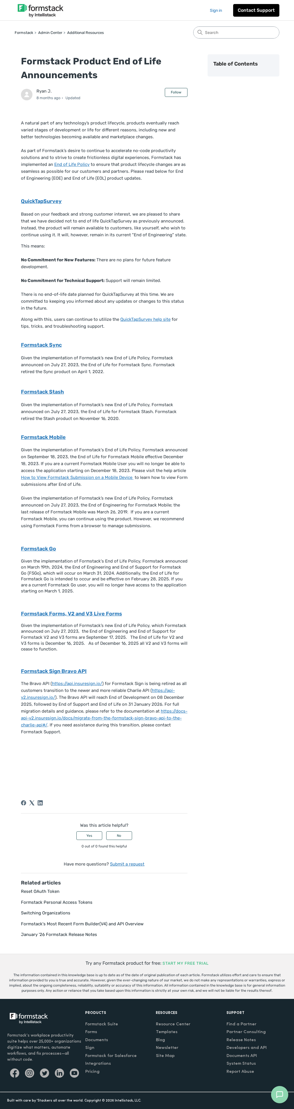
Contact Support (256, 10)
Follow (176, 92)
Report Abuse (240, 1072)
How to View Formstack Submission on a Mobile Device (77, 477)
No (119, 836)
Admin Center (50, 32)
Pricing (92, 1072)
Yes (89, 836)
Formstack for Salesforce (111, 1056)
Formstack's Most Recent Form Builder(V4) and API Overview (82, 923)
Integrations (98, 1064)
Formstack (24, 32)
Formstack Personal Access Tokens (56, 902)
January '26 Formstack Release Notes (59, 934)
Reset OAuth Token (40, 891)
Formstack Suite (101, 1024)
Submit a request (127, 864)
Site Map (165, 1056)
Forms (91, 1032)
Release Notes (241, 1040)
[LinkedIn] (40, 802)
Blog (160, 1040)
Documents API (242, 1056)
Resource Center (173, 1024)
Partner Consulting (246, 1032)
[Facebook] (23, 802)
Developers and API (247, 1048)
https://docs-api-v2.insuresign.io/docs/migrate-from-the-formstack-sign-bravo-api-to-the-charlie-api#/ (104, 718)
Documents (96, 1040)
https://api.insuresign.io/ (77, 683)
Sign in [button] (216, 10)
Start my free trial (186, 963)
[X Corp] (31, 802)
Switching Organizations (45, 913)
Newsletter (167, 1048)
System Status (241, 1064)
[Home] (40, 10)
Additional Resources (85, 32)
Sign (89, 1048)
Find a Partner (241, 1024)
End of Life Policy (72, 164)
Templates (166, 1032)
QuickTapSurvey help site (145, 319)
